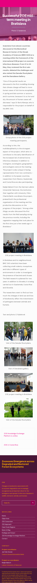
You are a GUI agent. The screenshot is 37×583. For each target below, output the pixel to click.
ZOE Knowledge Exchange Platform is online (14, 434)
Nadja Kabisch (6, 563)
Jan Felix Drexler (7, 552)
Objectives (5, 519)
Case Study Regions (9, 527)
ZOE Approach (6, 524)
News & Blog (6, 530)
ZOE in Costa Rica (11, 444)
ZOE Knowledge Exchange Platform (13, 536)
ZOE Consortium (7, 521)
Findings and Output (8, 533)
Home (4, 516)
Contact (4, 539)
